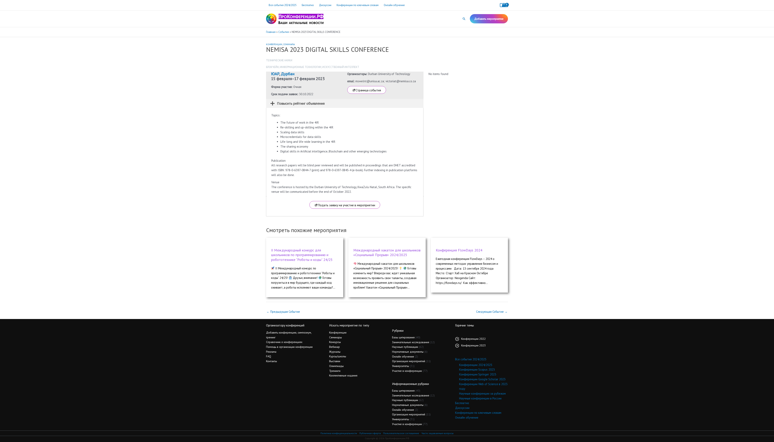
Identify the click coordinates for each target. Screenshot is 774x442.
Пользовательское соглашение (401, 433)
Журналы (334, 351)
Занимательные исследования (410, 342)
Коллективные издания (343, 375)
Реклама (271, 351)
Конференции (274, 44)
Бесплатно (308, 5)
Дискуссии (325, 5)
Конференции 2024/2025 (475, 365)
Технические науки (279, 60)
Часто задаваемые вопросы (437, 433)
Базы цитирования (403, 337)
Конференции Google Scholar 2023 (482, 379)
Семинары (289, 44)
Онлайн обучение (394, 5)
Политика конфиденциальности (338, 433)
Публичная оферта (370, 433)
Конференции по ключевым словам (358, 5)
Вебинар (334, 347)
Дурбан (287, 73)
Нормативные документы (407, 351)
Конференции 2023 (473, 345)
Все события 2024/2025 (282, 5)
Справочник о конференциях (284, 342)
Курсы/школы (337, 356)
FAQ (268, 356)
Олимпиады (336, 366)
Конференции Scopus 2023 (477, 369)
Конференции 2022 (473, 339)
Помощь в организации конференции (289, 347)
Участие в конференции (407, 371)
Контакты (271, 361)
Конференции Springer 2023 (477, 374)
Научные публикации (405, 347)
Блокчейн (272, 67)
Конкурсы (335, 342)
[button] (464, 19)
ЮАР (275, 73)
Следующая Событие (492, 312)
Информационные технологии (300, 67)
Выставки (334, 361)
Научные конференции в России (480, 398)
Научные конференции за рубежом (482, 393)
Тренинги (334, 371)
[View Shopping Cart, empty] (504, 5)
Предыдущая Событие (283, 312)
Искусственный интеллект (340, 67)
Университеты (400, 366)
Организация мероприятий (408, 361)
